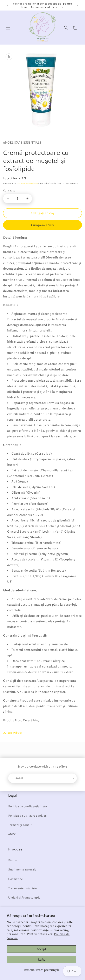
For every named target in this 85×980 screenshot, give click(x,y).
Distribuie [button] (15, 733)
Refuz (41, 959)
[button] (8, 27)
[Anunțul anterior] (7, 5)
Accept (41, 949)
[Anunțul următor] (77, 5)
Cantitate (9, 190)
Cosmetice (15, 879)
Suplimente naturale (22, 869)
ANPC (12, 834)
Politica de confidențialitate (27, 806)
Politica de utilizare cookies (27, 815)
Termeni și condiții (20, 825)
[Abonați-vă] (72, 778)
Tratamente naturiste (22, 888)
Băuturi (13, 860)
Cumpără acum (42, 225)
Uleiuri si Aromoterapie (24, 897)
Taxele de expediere (27, 183)
